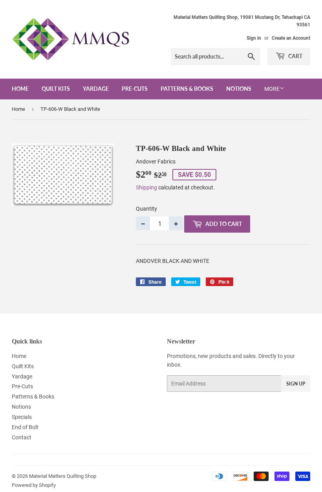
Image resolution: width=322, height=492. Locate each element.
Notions (238, 88)
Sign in (254, 38)
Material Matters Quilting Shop (62, 476)
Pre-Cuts (135, 88)
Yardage (96, 88)
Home (20, 88)
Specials (22, 417)
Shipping (146, 187)
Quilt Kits (56, 88)
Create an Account (291, 38)
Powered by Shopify (34, 485)
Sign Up (295, 384)
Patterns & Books (187, 88)
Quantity (146, 209)
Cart (294, 56)
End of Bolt (25, 427)
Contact (21, 437)
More (272, 89)
